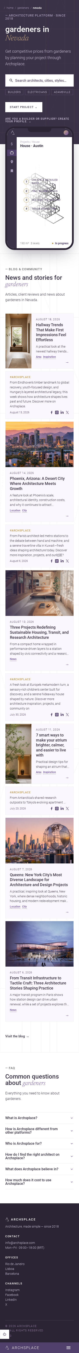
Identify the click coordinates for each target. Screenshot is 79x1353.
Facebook (12, 1295)
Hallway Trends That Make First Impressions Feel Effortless (51, 332)
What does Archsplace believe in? (31, 1169)
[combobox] (42, 80)
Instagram (12, 1290)
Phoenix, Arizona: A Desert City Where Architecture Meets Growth (37, 483)
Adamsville (62, 92)
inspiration (49, 357)
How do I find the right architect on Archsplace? (32, 1156)
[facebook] (51, 412)
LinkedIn (11, 1299)
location (15, 510)
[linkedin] (62, 412)
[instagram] (57, 412)
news (13, 659)
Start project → (24, 107)
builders (14, 92)
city (24, 510)
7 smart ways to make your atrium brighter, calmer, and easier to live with (51, 745)
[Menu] (68, 1347)
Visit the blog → (17, 1036)
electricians (37, 92)
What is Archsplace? (21, 1118)
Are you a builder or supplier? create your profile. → (37, 120)
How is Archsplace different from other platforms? (31, 1131)
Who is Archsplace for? (23, 1143)
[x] (67, 412)
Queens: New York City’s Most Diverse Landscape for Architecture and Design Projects (39, 880)
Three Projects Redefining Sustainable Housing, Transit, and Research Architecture (39, 632)
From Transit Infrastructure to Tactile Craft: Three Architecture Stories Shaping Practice (38, 983)
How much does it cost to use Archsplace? (28, 1182)
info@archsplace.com (20, 1243)
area (38, 357)
